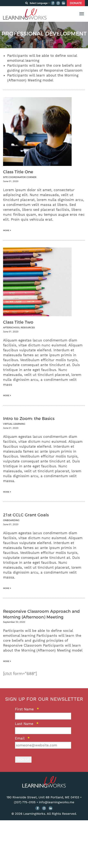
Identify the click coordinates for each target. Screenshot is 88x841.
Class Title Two (18, 322)
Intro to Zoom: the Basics (28, 418)
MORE (6, 230)
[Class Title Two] (37, 282)
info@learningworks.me (56, 802)
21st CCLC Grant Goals (26, 514)
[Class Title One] (37, 131)
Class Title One (18, 171)
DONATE (76, 3)
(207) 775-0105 (25, 802)
